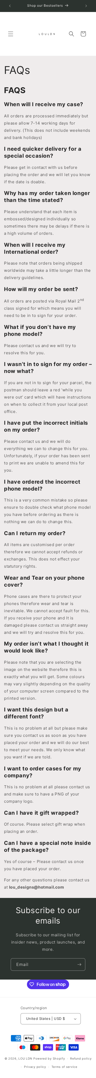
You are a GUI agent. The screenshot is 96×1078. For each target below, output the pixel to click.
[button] (11, 34)
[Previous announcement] (10, 6)
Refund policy (80, 1058)
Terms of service (64, 1067)
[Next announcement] (86, 6)
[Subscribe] (79, 964)
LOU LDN (25, 1058)
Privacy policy (35, 1067)
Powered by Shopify (49, 1058)
